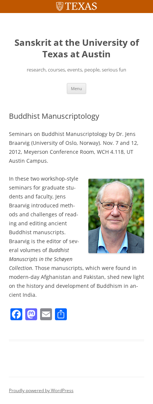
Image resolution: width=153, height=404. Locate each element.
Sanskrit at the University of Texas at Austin (76, 48)
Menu (76, 88)
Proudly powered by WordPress (41, 390)
